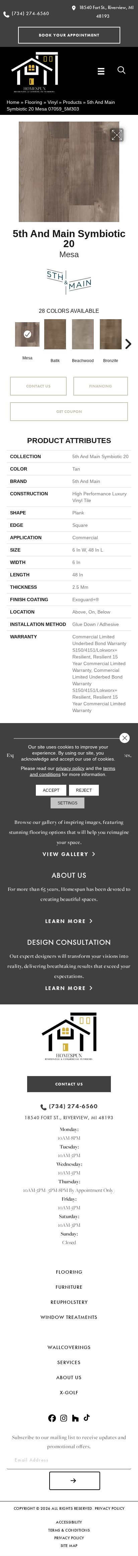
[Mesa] (27, 334)
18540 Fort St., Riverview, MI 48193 (69, 1118)
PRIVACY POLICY (110, 1508)
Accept (51, 790)
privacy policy (70, 768)
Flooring (33, 102)
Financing (100, 386)
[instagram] (64, 1418)
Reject (84, 790)
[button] (69, 35)
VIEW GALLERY (66, 854)
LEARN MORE (65, 921)
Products (72, 102)
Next (128, 334)
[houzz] (75, 1418)
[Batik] (55, 334)
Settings (67, 803)
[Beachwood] (83, 334)
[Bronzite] (111, 334)
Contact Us (38, 386)
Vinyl (53, 102)
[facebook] (52, 1418)
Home (13, 102)
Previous (10, 334)
